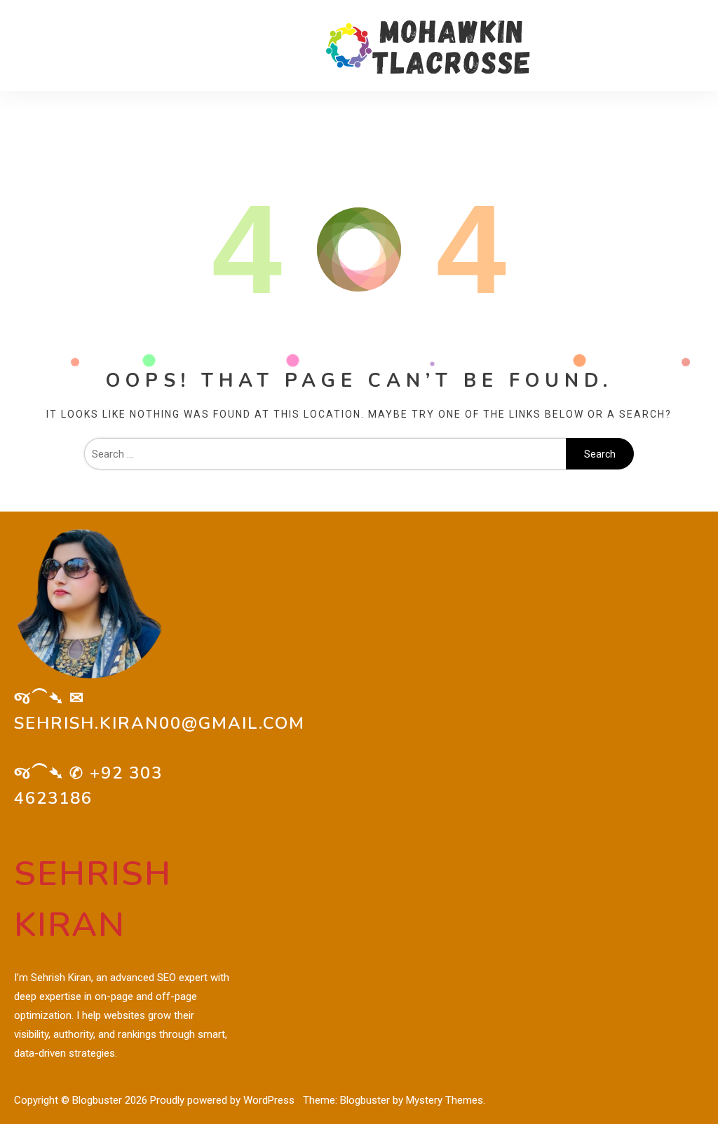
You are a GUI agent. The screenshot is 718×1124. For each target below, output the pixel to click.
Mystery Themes (444, 1100)
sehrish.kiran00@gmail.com (159, 723)
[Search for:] (325, 454)
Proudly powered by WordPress (223, 1100)
